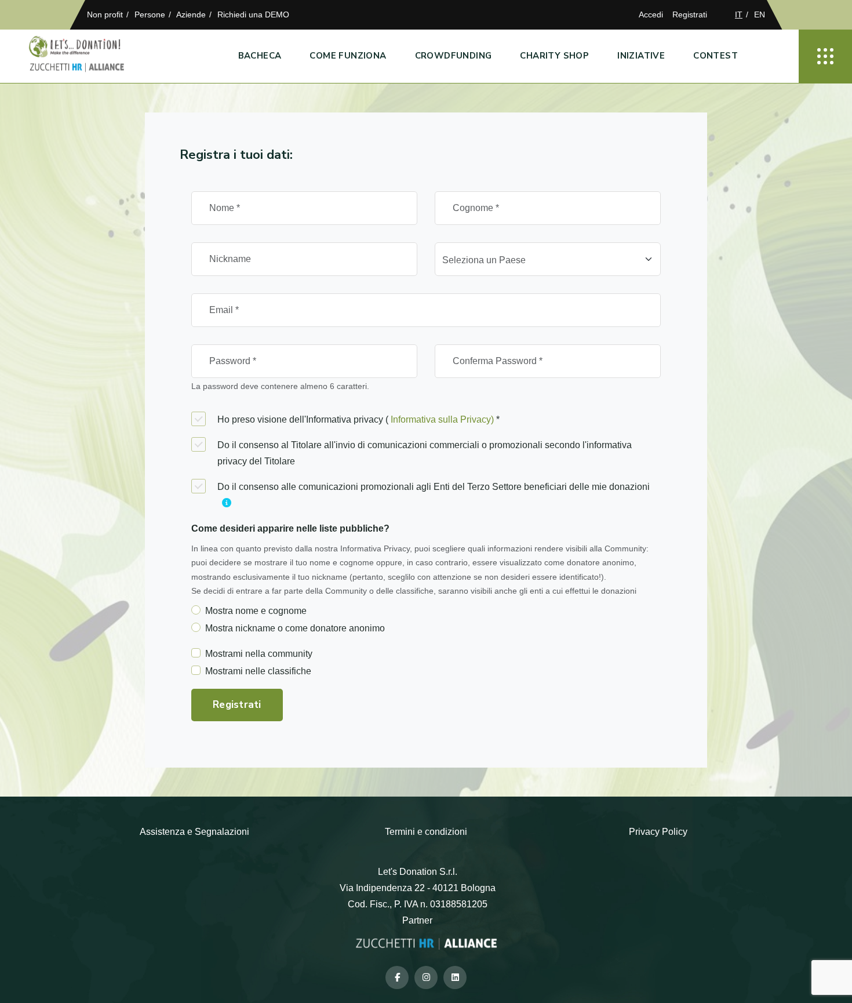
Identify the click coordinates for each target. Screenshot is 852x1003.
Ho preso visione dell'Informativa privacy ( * (358, 419)
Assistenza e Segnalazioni (194, 832)
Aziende (191, 14)
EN (759, 14)
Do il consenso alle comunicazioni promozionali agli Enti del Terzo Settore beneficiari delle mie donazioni (433, 487)
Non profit (105, 14)
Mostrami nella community (258, 654)
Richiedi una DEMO (253, 14)
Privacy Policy (658, 832)
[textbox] (540, 260)
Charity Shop (554, 55)
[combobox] (548, 259)
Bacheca (260, 55)
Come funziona (348, 55)
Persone (149, 14)
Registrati (689, 14)
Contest (715, 55)
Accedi (651, 14)
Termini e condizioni (426, 832)
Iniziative (641, 55)
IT (738, 14)
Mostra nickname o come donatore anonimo (295, 628)
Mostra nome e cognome (256, 611)
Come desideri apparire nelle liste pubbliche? (290, 528)
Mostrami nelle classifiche (258, 671)
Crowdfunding (453, 55)
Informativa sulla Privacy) (442, 419)
